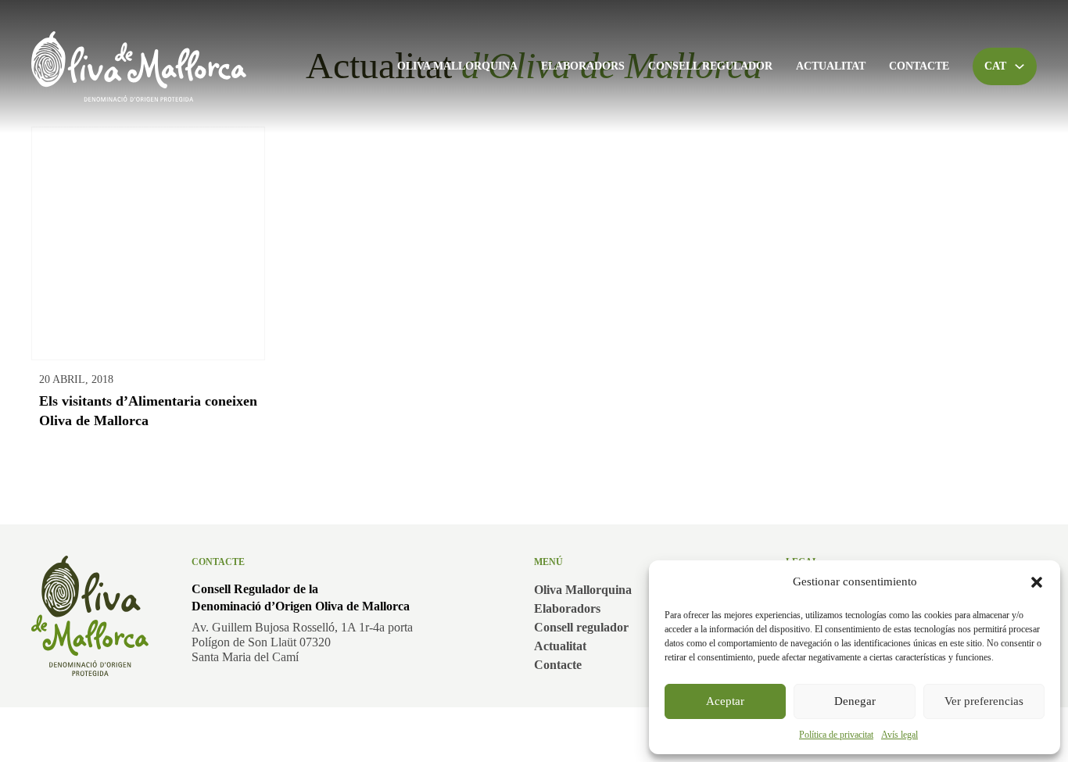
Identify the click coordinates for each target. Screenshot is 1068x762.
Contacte (919, 66)
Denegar (855, 701)
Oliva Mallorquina (457, 66)
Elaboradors (583, 66)
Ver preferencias (983, 701)
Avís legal (899, 734)
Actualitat (831, 66)
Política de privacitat (836, 734)
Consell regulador (710, 66)
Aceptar (725, 701)
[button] (1037, 582)
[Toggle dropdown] (1019, 66)
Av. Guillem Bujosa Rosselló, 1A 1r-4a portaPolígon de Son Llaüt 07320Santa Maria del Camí (302, 642)
